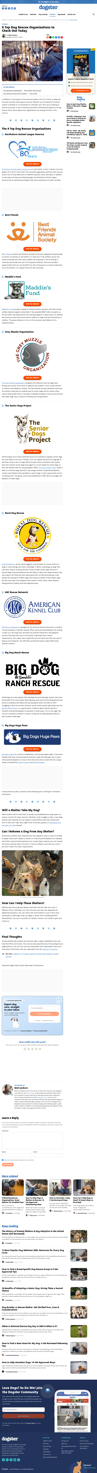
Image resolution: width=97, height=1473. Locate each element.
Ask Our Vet (71, 14)
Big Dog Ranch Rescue (10, 708)
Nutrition (33, 14)
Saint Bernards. (39, 762)
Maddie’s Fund (7, 309)
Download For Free (82, 91)
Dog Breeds (61, 14)
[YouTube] (12, 8)
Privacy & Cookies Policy (40, 1030)
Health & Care (23, 14)
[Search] (93, 14)
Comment (5, 1131)
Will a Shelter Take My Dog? (32, 90)
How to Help (33, 93)
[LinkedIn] (59, 37)
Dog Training (43, 14)
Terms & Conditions (26, 1030)
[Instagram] (6, 8)
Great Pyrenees (24, 762)
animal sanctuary (41, 1097)
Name (4, 1152)
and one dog (30, 1093)
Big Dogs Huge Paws (9, 754)
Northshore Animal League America (15, 169)
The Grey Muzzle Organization (13, 383)
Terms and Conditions (86, 1443)
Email (35, 1152)
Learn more (73, 20)
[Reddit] (47, 37)
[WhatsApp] (53, 37)
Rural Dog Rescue (8, 564)
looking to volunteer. (50, 949)
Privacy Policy (30, 1423)
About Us (64, 1443)
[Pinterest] (15, 8)
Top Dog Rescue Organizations (12, 90)
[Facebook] (3, 8)
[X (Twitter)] (9, 8)
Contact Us (64, 1441)
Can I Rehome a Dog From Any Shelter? (15, 93)
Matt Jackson (12, 35)
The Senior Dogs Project (47, 468)
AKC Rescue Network (10, 627)
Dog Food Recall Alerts (50, 1457)
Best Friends (6, 254)
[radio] (25, 1049)
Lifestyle (52, 14)
